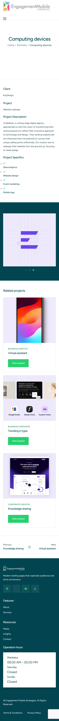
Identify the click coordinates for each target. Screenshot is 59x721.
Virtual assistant (17, 353)
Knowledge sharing (19, 508)
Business (13, 349)
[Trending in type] (29, 398)
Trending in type (18, 431)
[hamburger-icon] (4, 18)
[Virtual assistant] (29, 320)
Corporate (24, 427)
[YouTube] (26, 589)
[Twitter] (16, 589)
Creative (23, 349)
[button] (25, 270)
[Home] (26, 6)
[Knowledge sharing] (29, 475)
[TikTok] (35, 589)
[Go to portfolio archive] (29, 547)
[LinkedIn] (7, 589)
